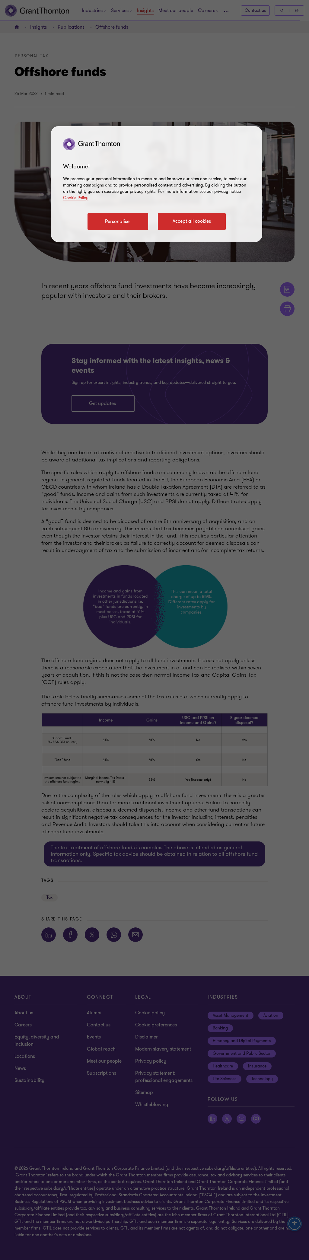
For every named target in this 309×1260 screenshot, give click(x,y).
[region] (156, 184)
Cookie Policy (75, 198)
